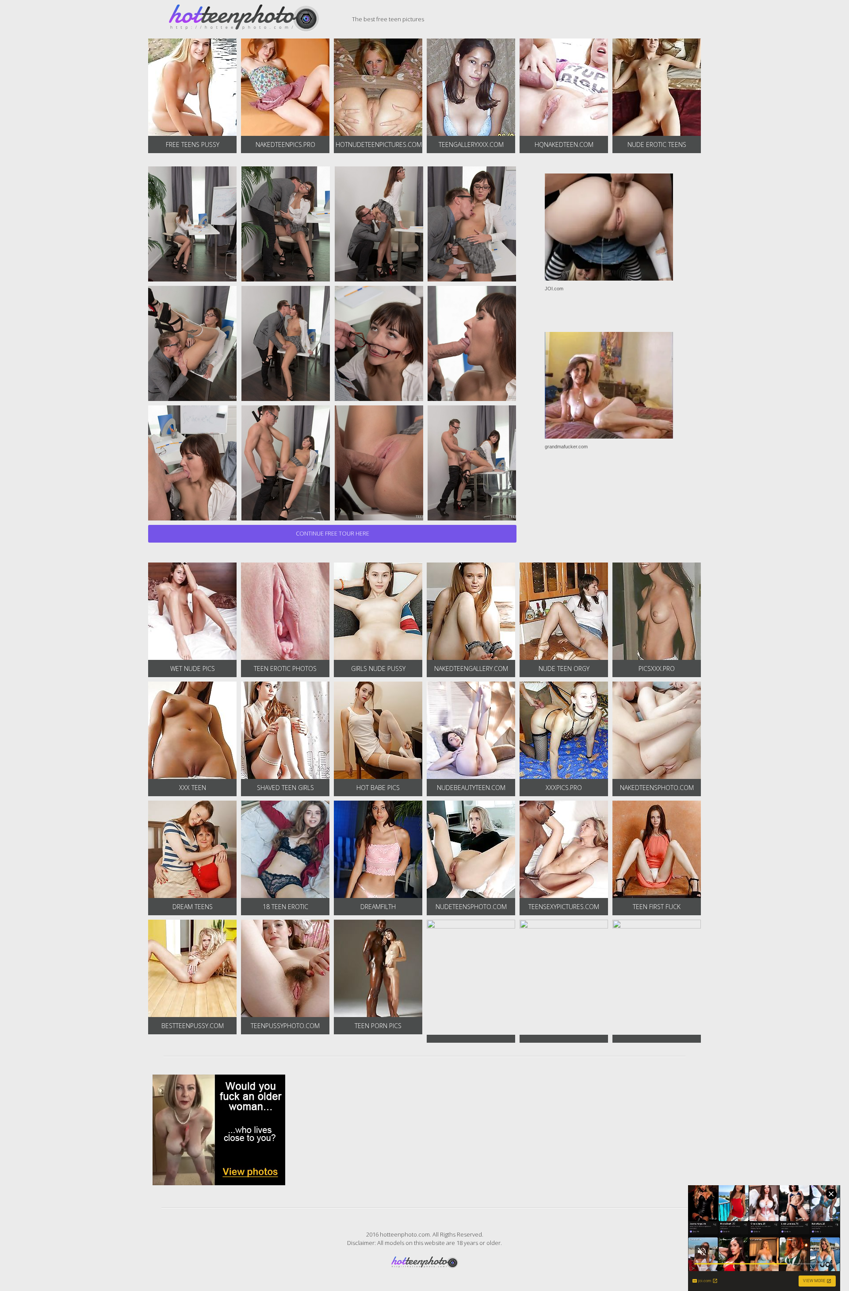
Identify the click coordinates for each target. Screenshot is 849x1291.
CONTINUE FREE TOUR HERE (332, 533)
